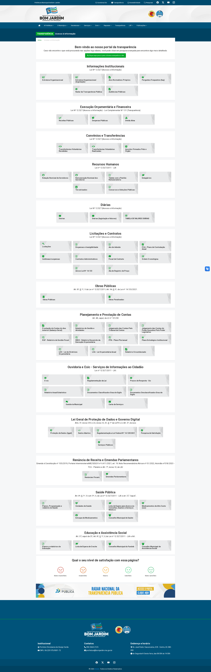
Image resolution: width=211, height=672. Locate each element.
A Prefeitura (48, 25)
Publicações (141, 25)
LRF (130, 25)
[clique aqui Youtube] (108, 662)
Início (40, 40)
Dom (97, 25)
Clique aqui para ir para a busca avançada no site (106, 55)
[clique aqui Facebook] (97, 662)
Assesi (96, 669)
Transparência (120, 25)
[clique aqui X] (102, 662)
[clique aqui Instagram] (114, 662)
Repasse (107, 25)
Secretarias (75, 25)
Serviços (87, 25)
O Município (61, 25)
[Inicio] (39, 25)
